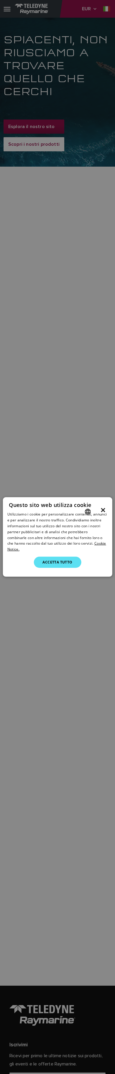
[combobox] (88, 512)
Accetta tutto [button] (57, 562)
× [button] (103, 510)
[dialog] (57, 537)
